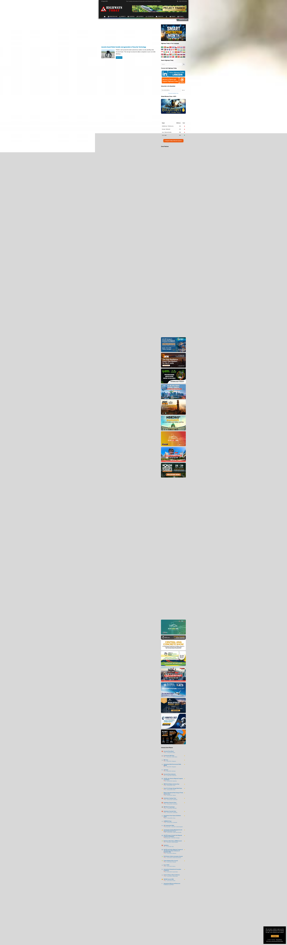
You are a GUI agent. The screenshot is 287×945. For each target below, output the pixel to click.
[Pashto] (165, 54)
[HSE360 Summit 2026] (173, 423)
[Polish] (167, 54)
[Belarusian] (165, 47)
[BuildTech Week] (173, 705)
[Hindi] (181, 49)
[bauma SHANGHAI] (173, 564)
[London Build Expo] (173, 595)
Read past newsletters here (173, 93)
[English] (184, 47)
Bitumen (181, 16)
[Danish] (178, 47)
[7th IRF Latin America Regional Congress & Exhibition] (173, 203)
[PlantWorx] (173, 737)
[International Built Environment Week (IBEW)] (173, 188)
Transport (160, 16)
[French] (170, 49)
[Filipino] (165, 49)
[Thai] (170, 56)
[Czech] (176, 47)
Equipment (141, 16)
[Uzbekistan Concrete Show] (173, 266)
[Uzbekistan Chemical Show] (173, 297)
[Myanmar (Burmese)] (184, 51)
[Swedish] (167, 56)
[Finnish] (167, 49)
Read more (119, 57)
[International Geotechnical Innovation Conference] (173, 407)
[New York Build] (173, 674)
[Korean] (173, 51)
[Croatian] (173, 47)
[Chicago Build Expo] (173, 454)
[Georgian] (173, 49)
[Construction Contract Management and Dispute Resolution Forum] (173, 329)
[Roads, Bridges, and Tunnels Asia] (173, 470)
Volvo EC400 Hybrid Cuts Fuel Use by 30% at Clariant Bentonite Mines (160, 19)
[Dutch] (181, 47)
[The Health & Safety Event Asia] (173, 517)
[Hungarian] (184, 49)
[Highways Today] (111, 8)
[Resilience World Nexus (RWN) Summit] (173, 360)
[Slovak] (181, 54)
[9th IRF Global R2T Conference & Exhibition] (173, 486)
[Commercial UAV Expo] (173, 156)
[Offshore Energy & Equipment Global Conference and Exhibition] (173, 548)
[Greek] (178, 49)
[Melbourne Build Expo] (173, 580)
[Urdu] (176, 56)
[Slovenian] (184, 54)
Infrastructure (113, 16)
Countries (131, 16)
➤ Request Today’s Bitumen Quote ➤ (173, 140)
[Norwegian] (162, 54)
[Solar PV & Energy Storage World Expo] (173, 235)
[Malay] (181, 51)
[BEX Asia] (173, 172)
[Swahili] (165, 56)
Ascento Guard (131, 39)
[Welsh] (181, 56)
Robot (124, 39)
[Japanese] (170, 51)
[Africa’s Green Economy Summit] (173, 658)
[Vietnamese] (178, 56)
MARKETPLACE (183, 19)
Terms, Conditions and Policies (145, 942)
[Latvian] (178, 51)
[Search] (184, 64)
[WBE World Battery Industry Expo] (173, 219)
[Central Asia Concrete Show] (173, 643)
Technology (151, 16)
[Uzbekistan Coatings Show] (173, 282)
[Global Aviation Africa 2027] (173, 690)
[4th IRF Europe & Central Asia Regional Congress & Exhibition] (173, 344)
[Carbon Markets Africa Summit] (173, 376)
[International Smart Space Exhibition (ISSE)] (173, 313)
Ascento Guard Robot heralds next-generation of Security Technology (123, 47)
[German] (176, 49)
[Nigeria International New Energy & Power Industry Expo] (173, 250)
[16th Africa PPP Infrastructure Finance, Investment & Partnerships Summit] (173, 533)
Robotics (113, 39)
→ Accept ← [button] (275, 936)
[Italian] (167, 51)
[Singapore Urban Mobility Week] (173, 501)
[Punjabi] (173, 54)
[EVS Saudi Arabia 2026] (173, 627)
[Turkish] (173, 56)
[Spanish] (162, 56)
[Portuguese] (170, 54)
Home (105, 16)
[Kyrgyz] (176, 51)
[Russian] (178, 54)
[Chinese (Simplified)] (170, 47)
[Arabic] (162, 47)
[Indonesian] (162, 51)
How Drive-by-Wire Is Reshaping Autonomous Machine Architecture (130, 19)
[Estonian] (162, 49)
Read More (279, 939)
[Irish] (165, 51)
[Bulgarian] (167, 47)
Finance (173, 16)
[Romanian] (176, 54)
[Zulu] (184, 56)
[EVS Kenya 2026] (173, 611)
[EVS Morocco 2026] (173, 439)
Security (119, 39)
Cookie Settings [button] (271, 939)
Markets (123, 16)
